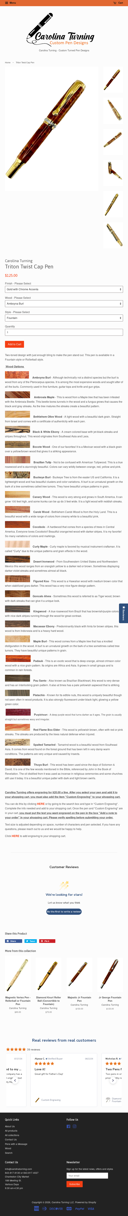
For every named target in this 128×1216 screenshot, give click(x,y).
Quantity (10, 326)
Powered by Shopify (85, 1202)
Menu (12, 2)
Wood (8, 1148)
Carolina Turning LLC (63, 1202)
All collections (12, 1135)
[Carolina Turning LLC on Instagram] (74, 1127)
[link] (64, 1100)
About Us (10, 1126)
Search (8, 1152)
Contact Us (11, 1139)
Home (7, 62)
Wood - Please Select (18, 298)
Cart (120, 2)
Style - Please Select (17, 312)
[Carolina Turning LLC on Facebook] (68, 1127)
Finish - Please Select (18, 283)
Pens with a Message (16, 1144)
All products (11, 1130)
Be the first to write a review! (64, 911)
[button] (15, 1080)
